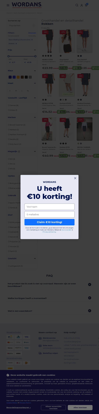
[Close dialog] (75, 178)
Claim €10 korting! (49, 222)
